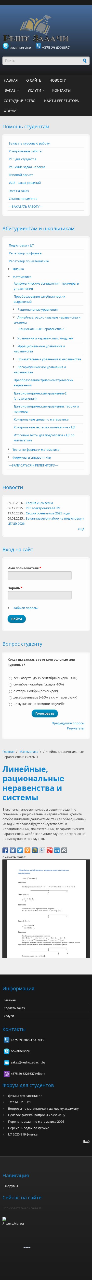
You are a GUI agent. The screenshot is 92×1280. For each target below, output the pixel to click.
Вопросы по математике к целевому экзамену (43, 1108)
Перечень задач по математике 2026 (36, 1121)
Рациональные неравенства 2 (41, 329)
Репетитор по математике (29, 261)
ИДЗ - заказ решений (25, 182)
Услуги (34, 90)
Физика (18, 269)
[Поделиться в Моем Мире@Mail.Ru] (35, 850)
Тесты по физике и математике (36, 449)
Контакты (61, 90)
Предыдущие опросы (68, 723)
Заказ (10, 90)
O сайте (33, 80)
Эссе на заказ (19, 191)
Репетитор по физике (25, 253)
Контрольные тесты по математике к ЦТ (44, 427)
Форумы (11, 1186)
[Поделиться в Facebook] (5, 850)
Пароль (15, 588)
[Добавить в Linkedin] (57, 850)
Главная (10, 80)
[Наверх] (64, 850)
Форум (10, 110)
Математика (22, 277)
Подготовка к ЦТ (21, 245)
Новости (58, 80)
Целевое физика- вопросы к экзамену (36, 1115)
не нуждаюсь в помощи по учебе (39, 703)
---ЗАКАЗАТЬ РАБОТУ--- (25, 206)
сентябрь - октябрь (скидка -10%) (38, 684)
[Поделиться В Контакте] (13, 850)
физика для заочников (25, 1095)
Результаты (75, 728)
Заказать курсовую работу (29, 143)
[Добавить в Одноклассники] (27, 850)
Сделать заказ (14, 1008)
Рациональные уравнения (37, 309)
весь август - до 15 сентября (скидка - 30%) (45, 678)
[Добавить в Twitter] (20, 850)
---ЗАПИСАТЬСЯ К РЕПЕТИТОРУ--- (33, 465)
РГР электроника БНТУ (43, 508)
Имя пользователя (24, 568)
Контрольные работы (25, 151)
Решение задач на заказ (27, 167)
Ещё (86, 1141)
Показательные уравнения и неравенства (49, 359)
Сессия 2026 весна (39, 503)
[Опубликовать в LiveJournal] (42, 850)
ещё (81, 529)
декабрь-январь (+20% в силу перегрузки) (45, 697)
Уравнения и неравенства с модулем (45, 338)
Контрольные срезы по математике (41, 419)
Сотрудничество (20, 100)
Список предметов (23, 198)
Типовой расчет (21, 175)
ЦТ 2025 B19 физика (23, 1134)
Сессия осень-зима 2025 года (48, 513)
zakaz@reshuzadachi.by (28, 1062)
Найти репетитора (61, 100)
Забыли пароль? (26, 608)
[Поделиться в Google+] (50, 850)
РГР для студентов (22, 159)
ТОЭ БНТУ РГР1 (19, 1102)
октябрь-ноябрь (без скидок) (35, 691)
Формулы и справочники (32, 457)
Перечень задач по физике (28, 1128)
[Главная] (46, 29)
